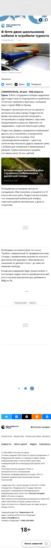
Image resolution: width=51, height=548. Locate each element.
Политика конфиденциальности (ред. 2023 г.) (22, 474)
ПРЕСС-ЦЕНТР (20, 444)
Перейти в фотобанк (15, 73)
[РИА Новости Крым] (10, 26)
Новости (32, 303)
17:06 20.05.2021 (7, 40)
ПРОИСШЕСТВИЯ (33, 436)
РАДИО (33, 444)
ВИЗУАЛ (46, 436)
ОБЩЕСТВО (18, 436)
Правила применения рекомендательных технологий (20, 479)
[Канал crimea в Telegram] (6, 416)
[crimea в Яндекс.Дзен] (27, 416)
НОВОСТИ (6, 444)
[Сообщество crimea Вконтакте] (16, 416)
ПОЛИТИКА (6, 436)
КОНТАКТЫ (44, 444)
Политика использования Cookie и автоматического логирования (17, 470)
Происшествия (21, 303)
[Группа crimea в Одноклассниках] (37, 416)
